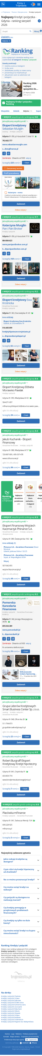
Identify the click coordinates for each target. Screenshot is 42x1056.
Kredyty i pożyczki (16, 131)
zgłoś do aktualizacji (10, 410)
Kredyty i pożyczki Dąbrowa (11, 1000)
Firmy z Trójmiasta (21, 4)
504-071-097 (7, 402)
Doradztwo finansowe (10, 306)
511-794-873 (7, 723)
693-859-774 (7, 776)
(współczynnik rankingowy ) (20, 117)
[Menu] (39, 4)
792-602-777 (7, 140)
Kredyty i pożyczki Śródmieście (12, 1019)
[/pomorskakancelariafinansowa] (13, 639)
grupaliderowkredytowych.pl (14, 727)
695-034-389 (7, 626)
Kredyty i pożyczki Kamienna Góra (13, 1005)
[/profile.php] (4, 639)
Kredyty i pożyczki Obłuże (10, 1011)
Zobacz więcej (20, 210)
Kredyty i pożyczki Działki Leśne (12, 1002)
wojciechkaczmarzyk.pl (11, 569)
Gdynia (5, 41)
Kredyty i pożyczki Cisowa (10, 998)
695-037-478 (18, 454)
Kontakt (6, 1036)
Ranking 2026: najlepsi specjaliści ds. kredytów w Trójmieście (30, 86)
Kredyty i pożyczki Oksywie (10, 1013)
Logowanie (33, 1040)
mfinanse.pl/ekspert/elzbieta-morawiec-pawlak (21, 406)
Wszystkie (5, 111)
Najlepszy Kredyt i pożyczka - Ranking (19, 102)
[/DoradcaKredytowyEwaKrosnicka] (4, 340)
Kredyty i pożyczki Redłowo (10, 1017)
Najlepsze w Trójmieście (7, 498)
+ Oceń (26, 162)
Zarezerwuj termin (14, 168)
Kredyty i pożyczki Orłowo (10, 1015)
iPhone (34, 1043)
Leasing (5, 131)
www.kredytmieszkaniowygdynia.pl (16, 780)
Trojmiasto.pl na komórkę (30, 1036)
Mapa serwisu (15, 1036)
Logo (12, 1034)
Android (25, 1043)
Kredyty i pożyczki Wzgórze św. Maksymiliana (17, 1022)
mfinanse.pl (7, 829)
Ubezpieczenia (7, 534)
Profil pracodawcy (11, 173)
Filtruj (37, 31)
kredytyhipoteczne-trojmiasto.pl (16, 332)
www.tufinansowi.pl (10, 458)
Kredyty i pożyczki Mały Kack (11, 1009)
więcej (28, 158)
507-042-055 (7, 565)
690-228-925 (7, 824)
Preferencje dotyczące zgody (14, 1040)
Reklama (19, 1034)
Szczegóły (10, 163)
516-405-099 (7, 327)
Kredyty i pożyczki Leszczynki (11, 1007)
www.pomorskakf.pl (11, 630)
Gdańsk (16, 111)
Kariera (7, 1034)
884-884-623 (7, 240)
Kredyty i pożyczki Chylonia (11, 996)
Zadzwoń (21, 204)
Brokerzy (5, 614)
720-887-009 (7, 454)
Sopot (38, 111)
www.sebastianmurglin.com (14, 144)
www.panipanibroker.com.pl (14, 244)
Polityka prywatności (30, 1034)
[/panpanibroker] (4, 153)
